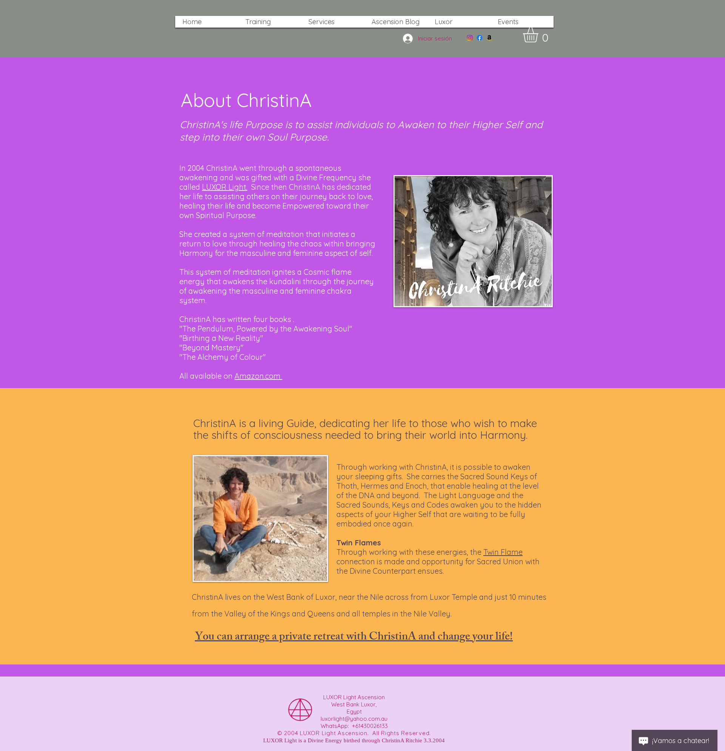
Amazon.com (258, 376)
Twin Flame (503, 552)
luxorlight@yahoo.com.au (354, 718)
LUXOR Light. (224, 187)
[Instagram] (470, 38)
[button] (539, 34)
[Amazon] (489, 38)
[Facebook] (479, 38)
